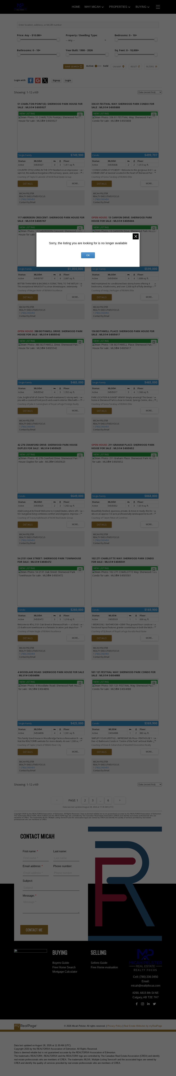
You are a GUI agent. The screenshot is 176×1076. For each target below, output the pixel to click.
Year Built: (79, 50)
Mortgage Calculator (64, 971)
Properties (118, 6)
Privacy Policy (114, 1026)
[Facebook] (136, 1003)
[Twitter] (154, 1003)
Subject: (28, 880)
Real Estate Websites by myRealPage (143, 1026)
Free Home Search (64, 967)
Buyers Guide (60, 962)
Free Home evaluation (104, 967)
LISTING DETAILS (28, 184)
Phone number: (62, 866)
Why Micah (92, 6)
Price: (29, 35)
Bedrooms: (126, 35)
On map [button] (117, 66)
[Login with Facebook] (30, 82)
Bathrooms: (29, 50)
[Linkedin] (148, 1003)
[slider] (18, 39)
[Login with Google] (38, 82)
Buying (141, 6)
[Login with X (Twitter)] (45, 82)
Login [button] (68, 80)
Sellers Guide (99, 962)
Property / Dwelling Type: (81, 35)
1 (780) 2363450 (27, 199)
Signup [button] (56, 80)
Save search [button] (72, 66)
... (100, 800)
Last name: (60, 851)
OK (88, 255)
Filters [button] (150, 66)
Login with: (20, 80)
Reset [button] (134, 66)
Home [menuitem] (76, 6)
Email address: (32, 866)
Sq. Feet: (127, 50)
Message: (29, 895)
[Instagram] (142, 1003)
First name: (30, 851)
